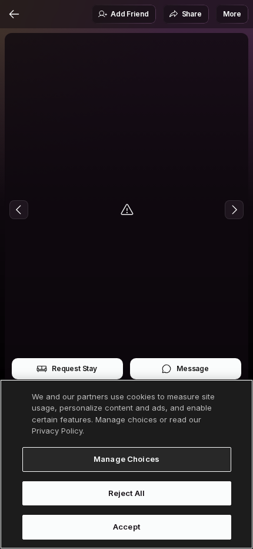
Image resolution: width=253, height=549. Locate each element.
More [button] (232, 13)
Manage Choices (126, 459)
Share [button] (192, 13)
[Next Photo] (234, 209)
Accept (126, 526)
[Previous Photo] (18, 209)
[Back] (14, 14)
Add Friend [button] (129, 13)
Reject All (126, 493)
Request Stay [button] (74, 368)
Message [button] (193, 368)
